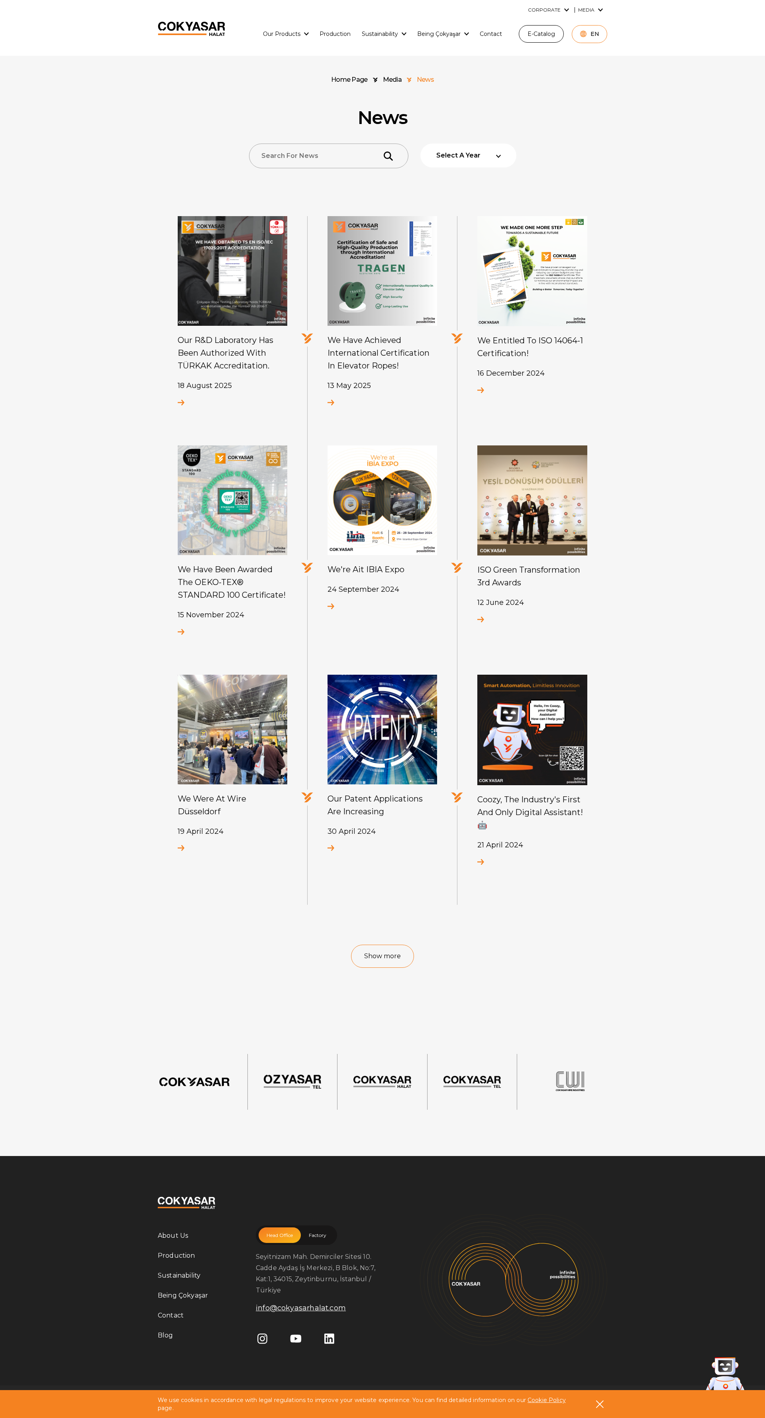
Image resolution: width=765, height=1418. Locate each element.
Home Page (349, 79)
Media (392, 79)
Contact (171, 1315)
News (425, 79)
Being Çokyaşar (183, 1295)
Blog (165, 1335)
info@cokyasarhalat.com (301, 1308)
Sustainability (179, 1275)
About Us (173, 1235)
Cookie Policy (547, 1400)
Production (176, 1255)
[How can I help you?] (725, 1375)
